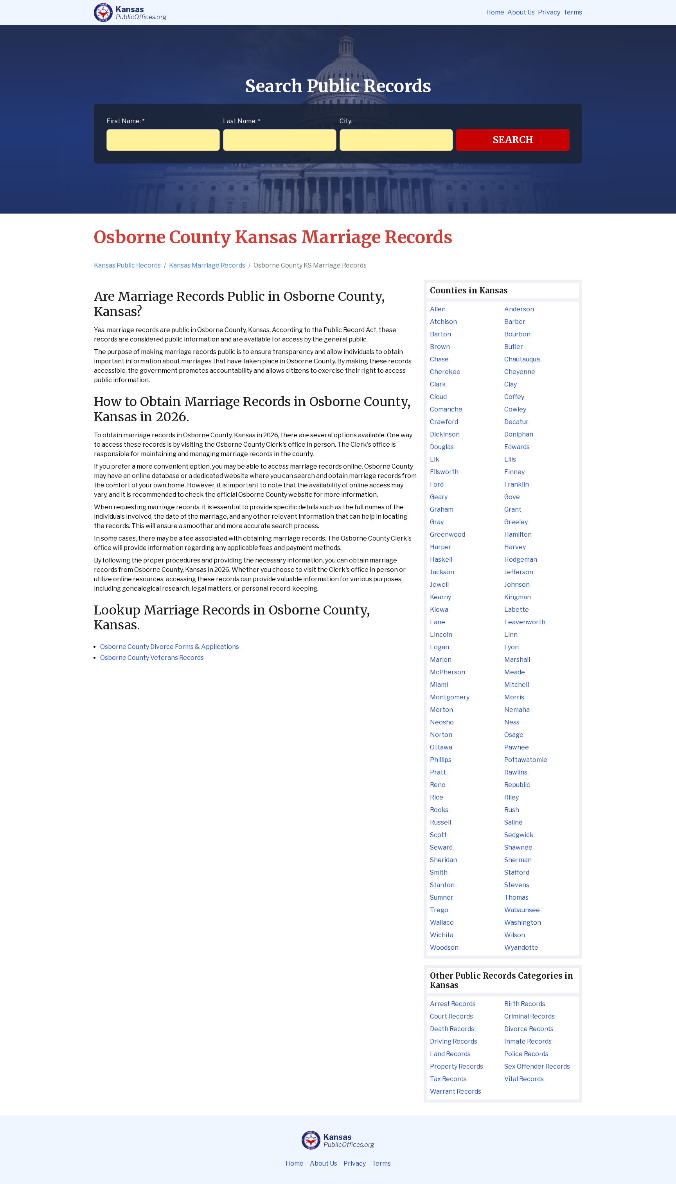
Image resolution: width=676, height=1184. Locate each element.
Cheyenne (519, 372)
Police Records (526, 1054)
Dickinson (445, 434)
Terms (572, 12)
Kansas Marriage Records (207, 265)
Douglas (442, 447)
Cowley (515, 409)
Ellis (510, 459)
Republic (517, 785)
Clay (510, 384)
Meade (514, 672)
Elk (434, 459)
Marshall (517, 659)
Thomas (516, 897)
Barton (440, 334)
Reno (438, 785)
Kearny (440, 597)
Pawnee (516, 747)
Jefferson (518, 572)
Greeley (516, 522)
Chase (439, 359)
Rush (511, 810)
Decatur (516, 422)
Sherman (518, 860)
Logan (439, 647)
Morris (514, 697)
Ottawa (441, 747)
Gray (437, 522)
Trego (439, 910)
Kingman (517, 597)
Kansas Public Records (127, 265)
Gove (512, 497)
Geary (439, 497)
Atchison (443, 321)
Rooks (439, 810)
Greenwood (447, 534)
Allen (438, 309)
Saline (513, 822)
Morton (441, 709)
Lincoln (441, 634)
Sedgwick (519, 835)
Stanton (442, 885)
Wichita (441, 935)
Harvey (515, 547)
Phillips (440, 760)
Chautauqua (522, 359)
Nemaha (517, 709)
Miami (439, 684)
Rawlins (515, 772)
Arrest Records (453, 1004)
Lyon (511, 647)
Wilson (514, 935)
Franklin (516, 484)
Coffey (514, 397)
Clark (438, 384)
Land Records (450, 1054)
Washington (522, 922)
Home (495, 12)
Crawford (444, 422)
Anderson (519, 309)
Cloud (438, 397)
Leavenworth (524, 622)
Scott (438, 835)
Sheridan (443, 860)
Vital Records (524, 1079)
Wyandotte (521, 947)
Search (513, 140)
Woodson (444, 947)
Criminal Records (529, 1016)
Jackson (442, 572)
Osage (513, 734)
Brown (440, 346)
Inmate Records (528, 1041)
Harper (440, 547)
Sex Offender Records (537, 1066)
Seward (441, 847)
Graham (441, 509)
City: (346, 121)
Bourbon (517, 334)
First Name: (125, 121)
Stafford (516, 872)
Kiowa (439, 609)
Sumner (441, 897)
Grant (512, 509)
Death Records (452, 1029)
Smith (439, 872)
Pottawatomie (525, 760)
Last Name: (241, 121)
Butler (513, 346)
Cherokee (445, 372)
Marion (440, 659)
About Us (521, 12)
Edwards (517, 447)
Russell (440, 822)
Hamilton (518, 534)
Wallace (442, 922)
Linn (511, 634)
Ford (437, 484)
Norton (441, 734)
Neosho (442, 722)
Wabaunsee (522, 910)
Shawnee (518, 847)
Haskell (441, 559)
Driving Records (453, 1041)
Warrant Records (455, 1091)
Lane (437, 622)
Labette (516, 609)
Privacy (549, 12)
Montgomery (449, 697)
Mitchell (516, 684)
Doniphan (518, 434)
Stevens (516, 885)
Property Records (456, 1066)
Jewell (439, 584)
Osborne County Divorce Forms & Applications (169, 646)
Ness (512, 722)
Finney (514, 472)
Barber (514, 321)
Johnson (517, 584)
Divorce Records (529, 1029)
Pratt (438, 772)
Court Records (451, 1016)
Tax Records (448, 1079)
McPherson (447, 672)
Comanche (446, 409)
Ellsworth (444, 472)
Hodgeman (520, 559)
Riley (511, 797)
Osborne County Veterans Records (152, 657)
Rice (436, 797)
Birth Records (524, 1004)
